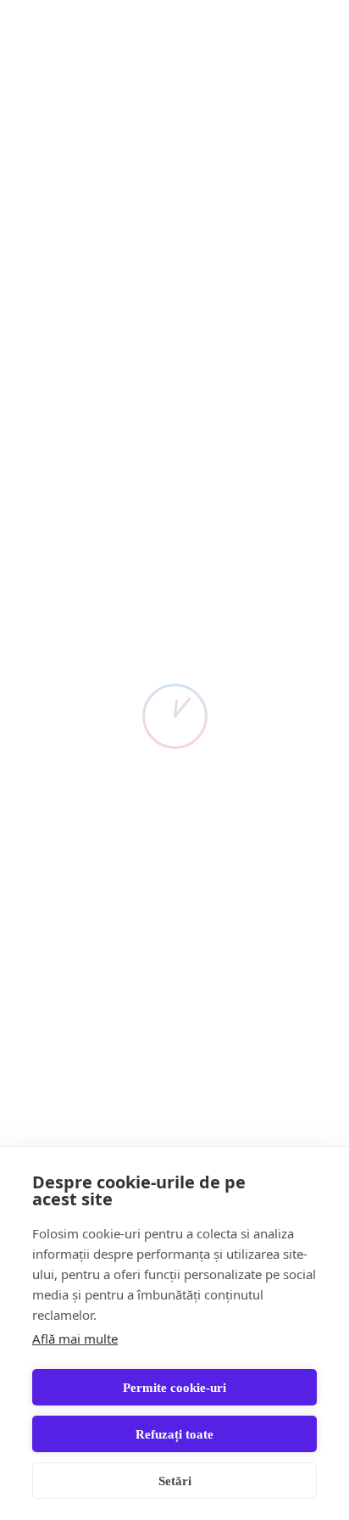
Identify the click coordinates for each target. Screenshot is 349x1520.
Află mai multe (75, 1338)
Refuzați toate (174, 1434)
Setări (174, 1481)
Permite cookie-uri (174, 1387)
